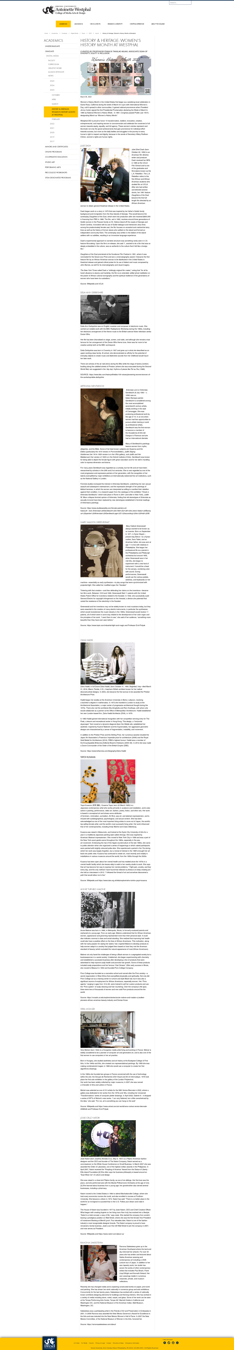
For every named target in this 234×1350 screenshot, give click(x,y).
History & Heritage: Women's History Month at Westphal (63, 112)
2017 (52, 141)
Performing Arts (53, 167)
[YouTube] (177, 1344)
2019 (52, 137)
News (83, 33)
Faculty (51, 60)
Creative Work (55, 68)
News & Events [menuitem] (95, 24)
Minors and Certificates (56, 146)
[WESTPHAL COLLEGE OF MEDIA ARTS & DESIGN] (67, 14)
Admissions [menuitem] (78, 24)
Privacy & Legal (100, 1343)
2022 (52, 123)
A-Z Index (77, 1343)
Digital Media (74, 33)
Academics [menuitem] (63, 24)
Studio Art (50, 162)
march (97, 33)
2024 (52, 85)
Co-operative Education (56, 157)
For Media (84, 1343)
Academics (55, 33)
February (56, 119)
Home (46, 33)
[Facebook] (165, 1344)
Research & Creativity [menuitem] (115, 24)
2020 (52, 132)
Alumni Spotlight (56, 72)
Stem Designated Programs (58, 177)
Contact (109, 1343)
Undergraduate (52, 46)
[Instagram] (173, 1344)
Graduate (64, 33)
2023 (90, 33)
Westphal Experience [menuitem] (137, 24)
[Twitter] (169, 1344)
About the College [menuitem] (158, 24)
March (55, 104)
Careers (91, 1343)
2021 (52, 128)
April (54, 99)
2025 (52, 81)
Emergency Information (132, 1343)
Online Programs (53, 151)
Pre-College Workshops (56, 172)
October (56, 95)
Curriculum (53, 64)
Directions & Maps (118, 1343)
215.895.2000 (138, 1348)
